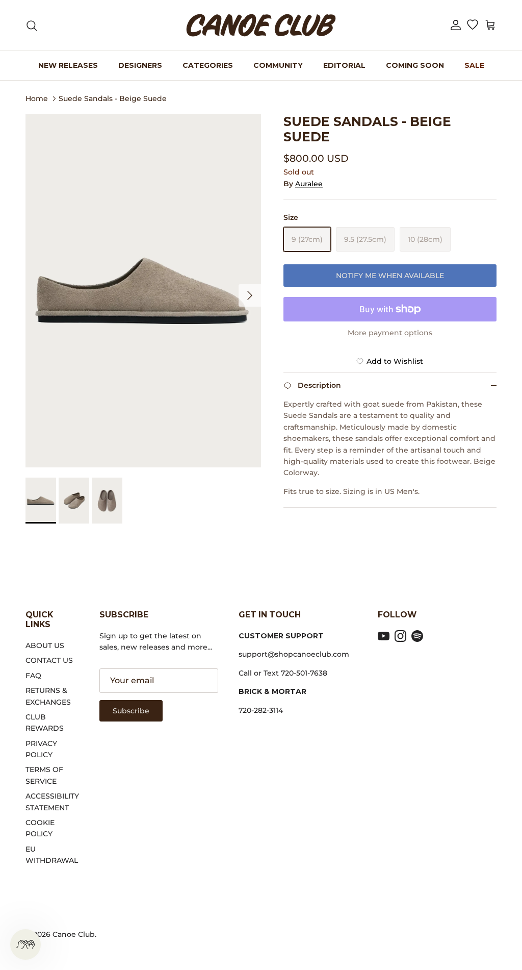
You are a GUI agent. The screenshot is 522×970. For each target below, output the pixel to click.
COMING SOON (415, 65)
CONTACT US (49, 660)
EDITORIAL (344, 65)
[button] (456, 25)
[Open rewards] (25, 944)
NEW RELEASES (68, 65)
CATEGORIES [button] (207, 65)
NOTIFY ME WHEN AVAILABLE (390, 275)
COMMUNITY (278, 65)
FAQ (33, 675)
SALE (474, 65)
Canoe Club (74, 934)
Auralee (309, 183)
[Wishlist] (472, 25)
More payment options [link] (390, 333)
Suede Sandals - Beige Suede (113, 98)
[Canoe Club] (261, 25)
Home (36, 98)
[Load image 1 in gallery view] (143, 290)
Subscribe (131, 710)
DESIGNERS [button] (140, 65)
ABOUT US (44, 645)
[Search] (31, 25)
